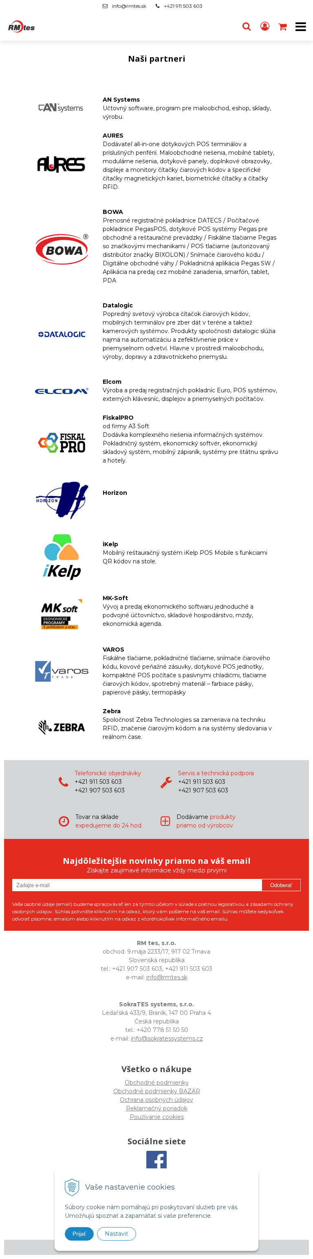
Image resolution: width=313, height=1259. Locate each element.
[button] (246, 26)
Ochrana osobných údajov (156, 1099)
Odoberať (281, 885)
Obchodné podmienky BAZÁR (156, 1091)
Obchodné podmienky (157, 1082)
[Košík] (283, 26)
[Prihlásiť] (264, 26)
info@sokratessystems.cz (167, 1038)
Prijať (79, 1233)
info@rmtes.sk (129, 6)
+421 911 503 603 (183, 6)
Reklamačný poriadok (156, 1108)
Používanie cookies (157, 1117)
